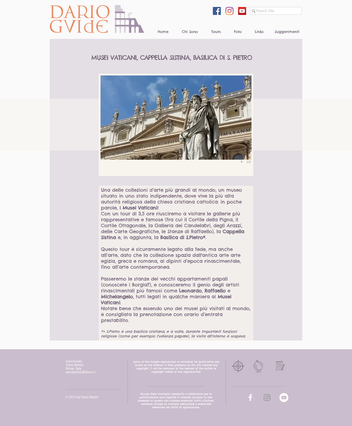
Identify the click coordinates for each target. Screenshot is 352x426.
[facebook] (250, 397)
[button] (176, 125)
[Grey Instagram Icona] (267, 397)
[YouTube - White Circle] (283, 397)
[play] (242, 161)
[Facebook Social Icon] (217, 11)
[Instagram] (229, 11)
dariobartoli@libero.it (80, 372)
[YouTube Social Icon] (242, 11)
